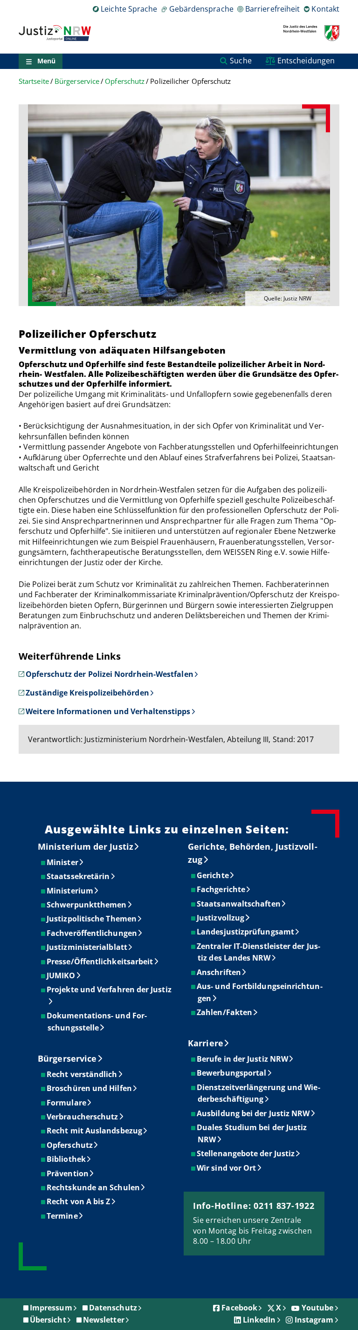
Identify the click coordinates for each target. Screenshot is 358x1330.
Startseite (34, 81)
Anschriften (219, 972)
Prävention (68, 1173)
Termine (63, 1216)
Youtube (318, 1308)
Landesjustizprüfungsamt (246, 932)
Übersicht (48, 1320)
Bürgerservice (77, 81)
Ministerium (70, 891)
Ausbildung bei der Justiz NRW (254, 1113)
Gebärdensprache (201, 9)
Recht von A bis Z (79, 1201)
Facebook (239, 1308)
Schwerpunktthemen (87, 905)
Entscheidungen (306, 60)
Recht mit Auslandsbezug (95, 1130)
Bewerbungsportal (232, 1073)
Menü (46, 60)
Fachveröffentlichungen (92, 933)
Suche (240, 60)
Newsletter (103, 1320)
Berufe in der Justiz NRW (243, 1059)
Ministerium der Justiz (85, 846)
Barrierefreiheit (272, 9)
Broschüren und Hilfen (90, 1088)
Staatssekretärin (79, 876)
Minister (63, 862)
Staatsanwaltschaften (239, 904)
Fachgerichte (221, 889)
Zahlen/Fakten (225, 1012)
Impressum (51, 1308)
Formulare (67, 1103)
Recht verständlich (82, 1074)
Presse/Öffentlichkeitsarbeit (100, 961)
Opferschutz (125, 81)
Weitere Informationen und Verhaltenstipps (108, 711)
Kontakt (325, 9)
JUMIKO (61, 975)
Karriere (205, 1043)
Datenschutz (113, 1308)
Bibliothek (67, 1159)
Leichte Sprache (129, 9)
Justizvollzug (221, 918)
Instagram (314, 1320)
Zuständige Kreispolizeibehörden (87, 693)
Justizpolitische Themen (92, 919)
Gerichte (213, 875)
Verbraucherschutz (83, 1117)
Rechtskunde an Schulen (94, 1187)
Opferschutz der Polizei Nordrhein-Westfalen (109, 674)
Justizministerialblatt (87, 947)
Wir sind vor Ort (227, 1168)
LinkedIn (259, 1320)
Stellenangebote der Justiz (246, 1153)
